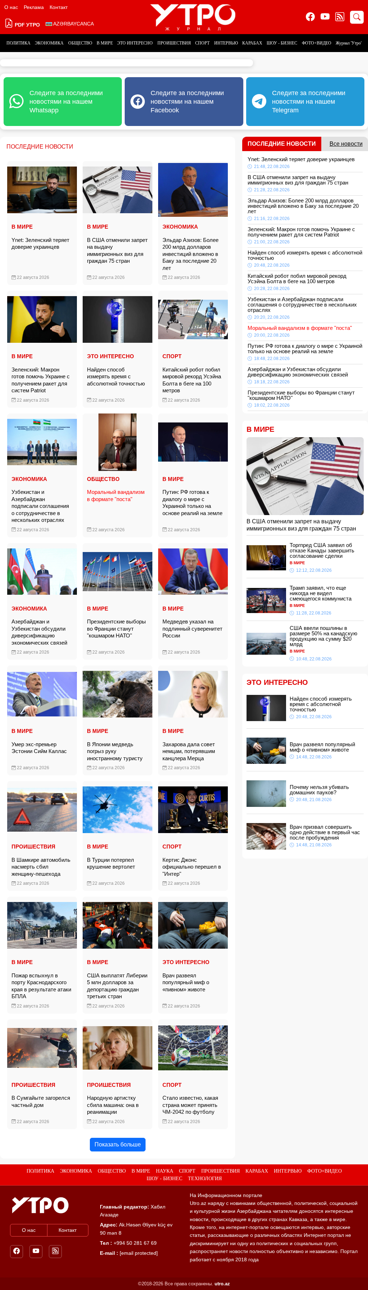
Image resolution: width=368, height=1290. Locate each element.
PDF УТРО (26, 25)
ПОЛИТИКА (18, 43)
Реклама (34, 7)
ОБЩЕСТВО (80, 43)
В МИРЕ (105, 43)
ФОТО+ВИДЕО (316, 43)
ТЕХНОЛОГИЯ (205, 1178)
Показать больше (118, 1144)
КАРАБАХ (252, 43)
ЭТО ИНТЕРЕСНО (135, 43)
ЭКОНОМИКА (49, 43)
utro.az (222, 1283)
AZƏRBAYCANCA (73, 24)
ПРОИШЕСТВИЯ (174, 43)
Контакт (59, 7)
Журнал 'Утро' (349, 43)
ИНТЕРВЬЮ (226, 43)
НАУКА (164, 1171)
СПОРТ (202, 43)
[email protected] (139, 1253)
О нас (11, 7)
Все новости (346, 144)
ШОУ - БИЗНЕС (282, 43)
